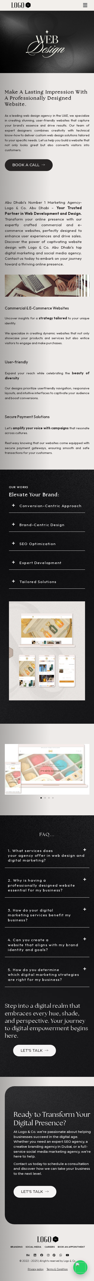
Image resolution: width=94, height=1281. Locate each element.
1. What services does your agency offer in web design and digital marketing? (46, 855)
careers (50, 1246)
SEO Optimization (37, 543)
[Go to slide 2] (45, 798)
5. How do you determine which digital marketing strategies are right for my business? (43, 974)
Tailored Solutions (38, 581)
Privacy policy (36, 1269)
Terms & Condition (57, 1269)
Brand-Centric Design (41, 524)
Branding (16, 1246)
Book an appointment (71, 1246)
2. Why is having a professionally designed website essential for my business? (41, 885)
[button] (85, 5)
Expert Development (40, 562)
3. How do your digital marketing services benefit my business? (39, 915)
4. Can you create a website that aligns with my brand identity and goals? (43, 944)
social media (33, 1246)
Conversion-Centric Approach (50, 505)
